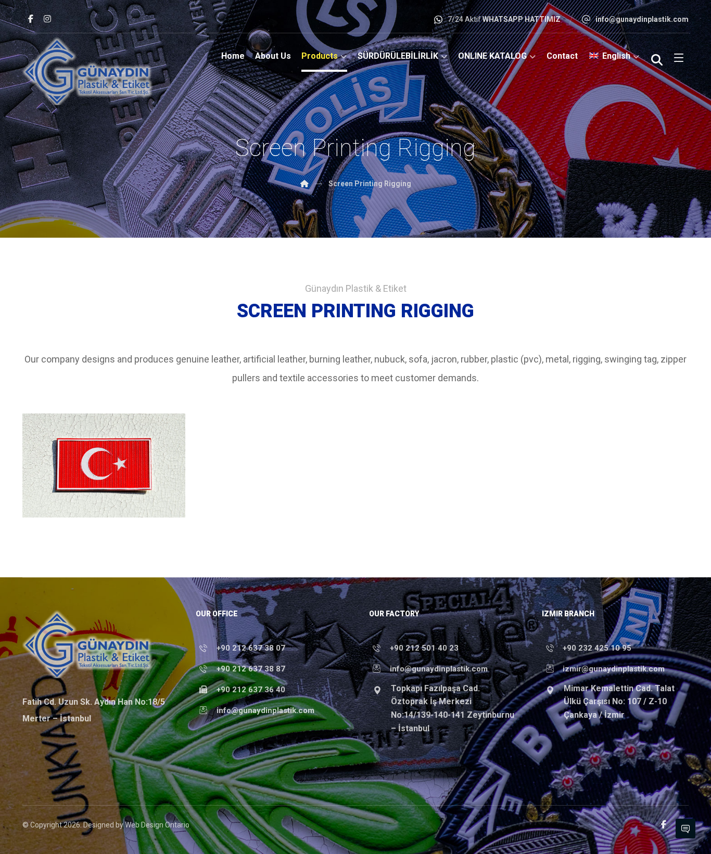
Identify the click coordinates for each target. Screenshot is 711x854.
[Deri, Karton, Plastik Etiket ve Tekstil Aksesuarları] (87, 70)
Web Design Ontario (157, 825)
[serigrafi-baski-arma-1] (103, 465)
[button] (30, 18)
